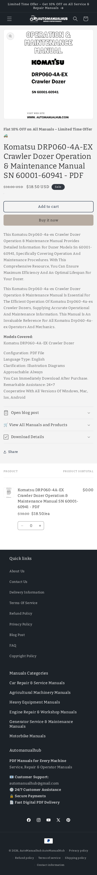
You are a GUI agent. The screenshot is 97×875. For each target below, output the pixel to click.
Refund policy (24, 857)
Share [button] (13, 452)
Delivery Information (26, 592)
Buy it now (48, 220)
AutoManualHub (53, 850)
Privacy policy (78, 850)
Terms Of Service (23, 603)
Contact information (51, 865)
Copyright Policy (22, 656)
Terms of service (49, 857)
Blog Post (17, 635)
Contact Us (18, 582)
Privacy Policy (20, 624)
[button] (9, 19)
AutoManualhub (31, 850)
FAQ (12, 645)
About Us (17, 571)
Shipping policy (75, 857)
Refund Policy (20, 614)
